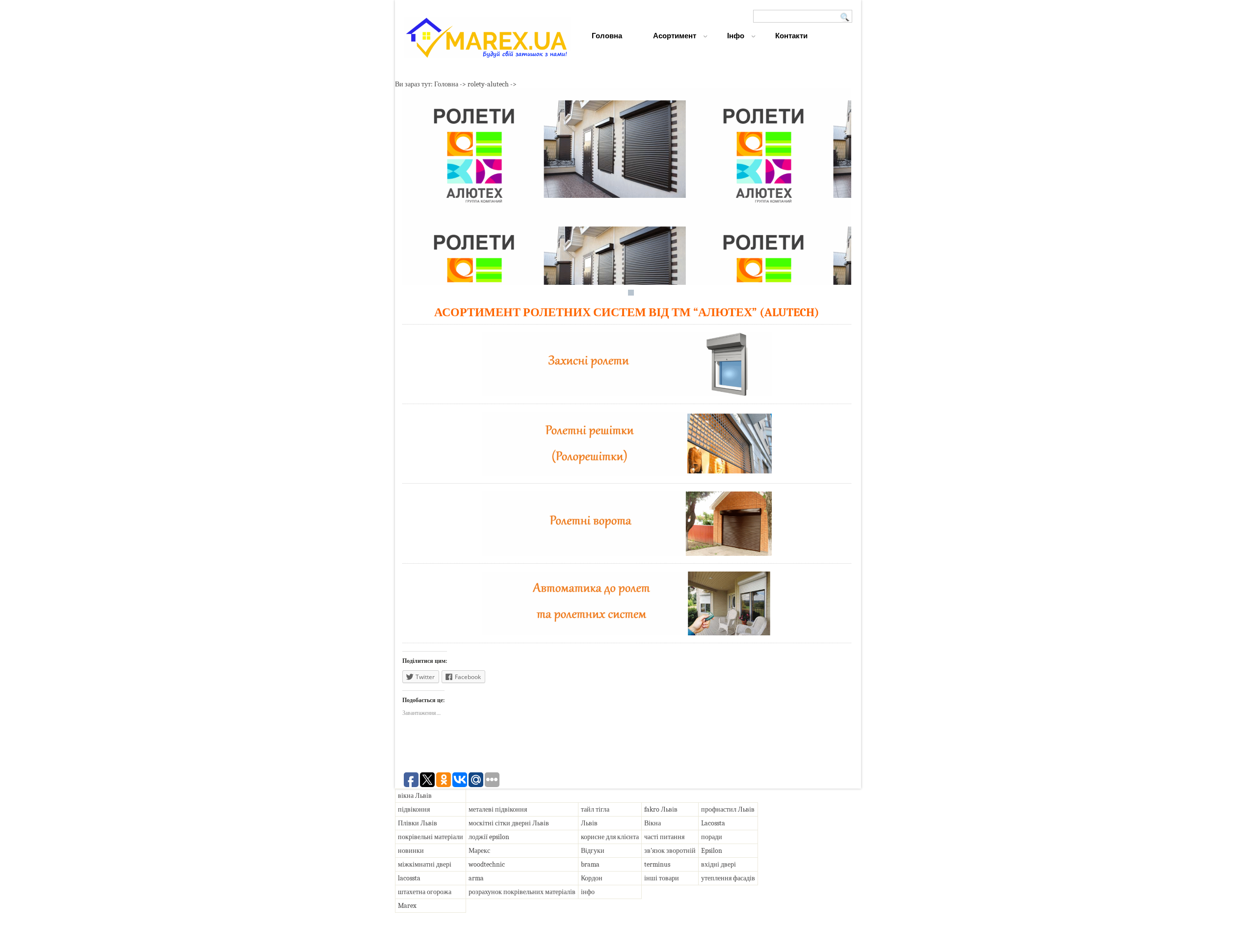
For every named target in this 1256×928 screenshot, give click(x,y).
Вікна (652, 823)
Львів (589, 823)
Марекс (479, 850)
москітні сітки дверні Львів (509, 823)
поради (711, 837)
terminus (657, 864)
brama (590, 864)
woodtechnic (487, 864)
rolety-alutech (488, 84)
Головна (607, 35)
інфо (588, 892)
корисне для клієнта (610, 837)
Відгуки (592, 850)
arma (476, 878)
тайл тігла (595, 809)
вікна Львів (415, 796)
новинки (411, 850)
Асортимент (674, 35)
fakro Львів (661, 809)
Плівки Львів (417, 823)
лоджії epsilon (489, 837)
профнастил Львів (728, 809)
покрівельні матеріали (430, 837)
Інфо (735, 35)
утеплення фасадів (728, 878)
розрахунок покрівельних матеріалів (522, 892)
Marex (407, 905)
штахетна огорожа (424, 892)
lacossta (409, 878)
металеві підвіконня (498, 809)
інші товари (661, 878)
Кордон (591, 878)
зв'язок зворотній (670, 850)
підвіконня (414, 809)
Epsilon (711, 850)
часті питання (664, 837)
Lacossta (713, 823)
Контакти (791, 35)
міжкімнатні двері (424, 864)
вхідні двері (718, 864)
